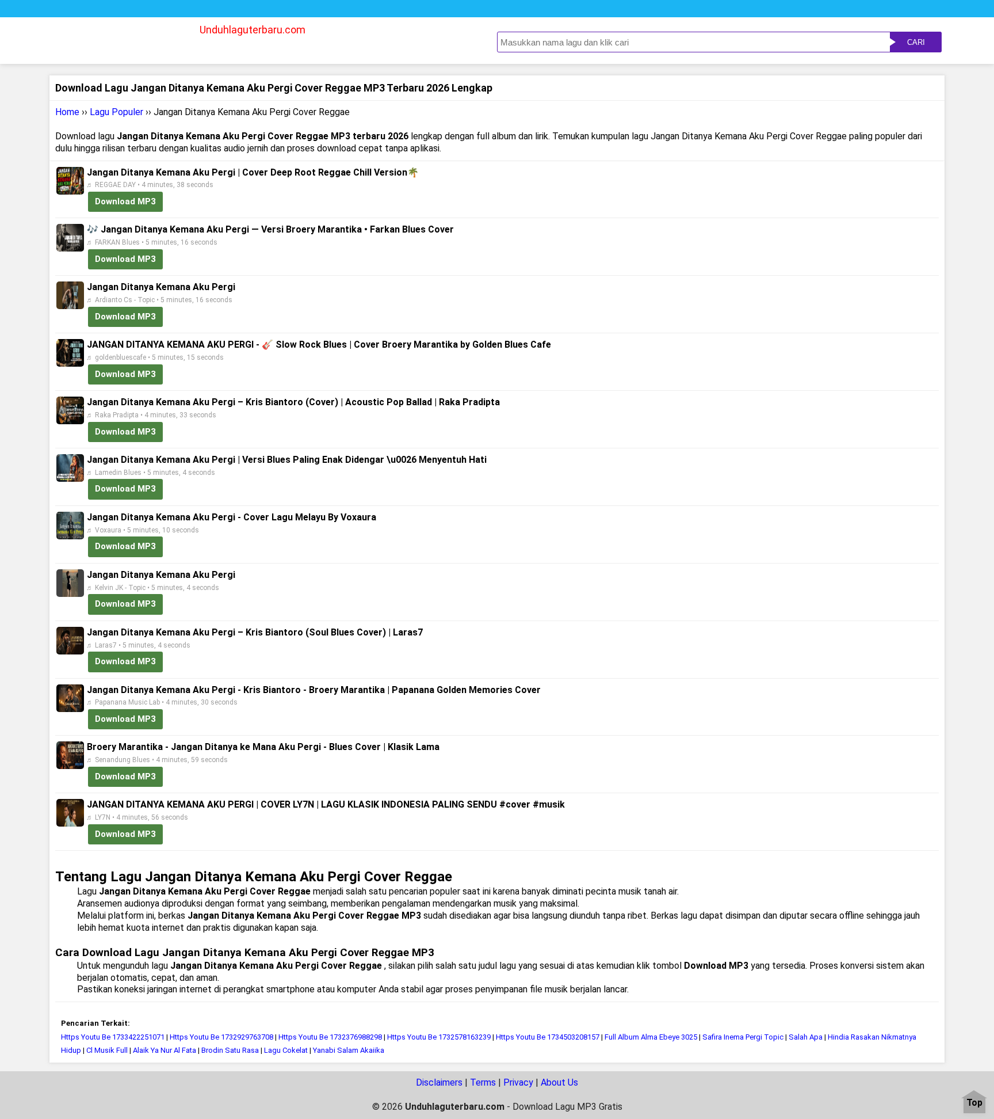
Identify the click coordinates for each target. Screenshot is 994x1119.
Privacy (518, 1082)
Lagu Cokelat (286, 1050)
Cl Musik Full (107, 1050)
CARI (916, 42)
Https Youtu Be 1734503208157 (547, 1037)
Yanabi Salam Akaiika (348, 1050)
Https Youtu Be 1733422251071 (113, 1037)
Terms (483, 1082)
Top (974, 1103)
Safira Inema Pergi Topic (742, 1037)
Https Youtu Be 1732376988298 (330, 1037)
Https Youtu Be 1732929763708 (221, 1037)
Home (67, 111)
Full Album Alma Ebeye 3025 (651, 1037)
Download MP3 (125, 201)
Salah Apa (806, 1037)
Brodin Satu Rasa (230, 1050)
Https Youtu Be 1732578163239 (439, 1037)
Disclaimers (439, 1082)
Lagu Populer (116, 111)
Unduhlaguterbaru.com (252, 30)
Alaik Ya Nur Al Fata (164, 1050)
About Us (559, 1082)
